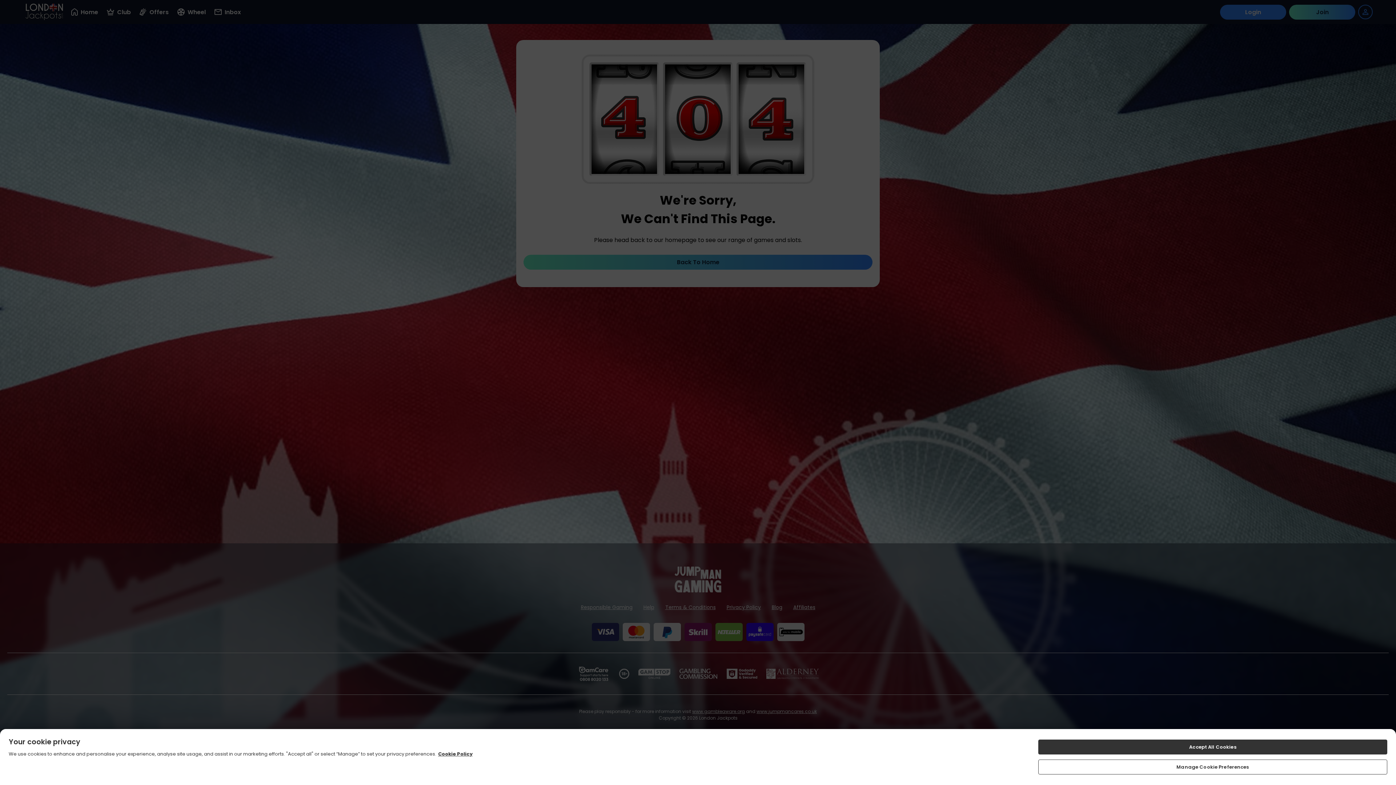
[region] (698, 757)
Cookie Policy (455, 753)
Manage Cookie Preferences (1212, 766)
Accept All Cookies (1212, 747)
